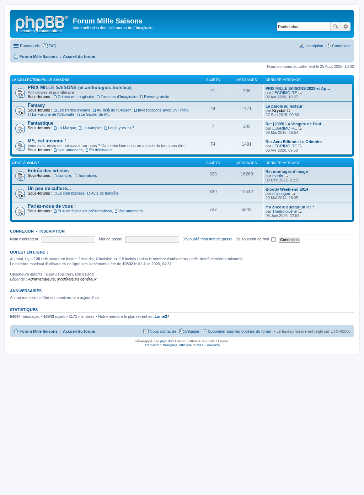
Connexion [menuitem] (341, 46)
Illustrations (87, 175)
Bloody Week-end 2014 (287, 189)
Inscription (52, 231)
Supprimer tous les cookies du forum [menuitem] (239, 331)
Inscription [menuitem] (314, 46)
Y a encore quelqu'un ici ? (290, 207)
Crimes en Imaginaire (76, 96)
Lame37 (162, 316)
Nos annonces (70, 150)
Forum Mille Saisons (39, 331)
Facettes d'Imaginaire (119, 96)
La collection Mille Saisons (41, 80)
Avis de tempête (105, 193)
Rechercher (335, 26)
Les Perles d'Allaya (74, 110)
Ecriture (64, 175)
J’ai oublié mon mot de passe (207, 239)
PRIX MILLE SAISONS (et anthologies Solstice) (80, 87)
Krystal (278, 110)
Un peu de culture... (49, 188)
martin (277, 176)
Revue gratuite (156, 96)
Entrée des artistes (48, 170)
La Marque (67, 128)
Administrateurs (41, 279)
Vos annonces (130, 211)
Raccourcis (30, 46)
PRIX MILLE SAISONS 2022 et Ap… (298, 88)
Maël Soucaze (208, 345)
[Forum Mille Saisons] (42, 23)
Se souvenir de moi (253, 239)
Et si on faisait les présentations (85, 211)
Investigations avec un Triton (163, 110)
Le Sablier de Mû (95, 114)
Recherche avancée (345, 26)
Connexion (22, 231)
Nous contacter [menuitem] (163, 331)
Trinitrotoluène (284, 211)
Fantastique (40, 123)
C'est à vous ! (25, 163)
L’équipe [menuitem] (192, 331)
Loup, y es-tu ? (121, 128)
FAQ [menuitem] (53, 46)
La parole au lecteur (284, 106)
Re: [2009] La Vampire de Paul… (295, 124)
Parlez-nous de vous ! (52, 206)
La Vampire (92, 128)
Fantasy (36, 105)
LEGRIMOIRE (284, 93)
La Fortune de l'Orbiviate (53, 114)
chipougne (281, 193)
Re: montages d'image (287, 171)
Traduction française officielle (168, 345)
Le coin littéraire (71, 193)
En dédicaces (101, 150)
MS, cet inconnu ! (47, 140)
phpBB (165, 341)
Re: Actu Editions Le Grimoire (294, 142)
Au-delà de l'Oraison (114, 110)
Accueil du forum (79, 331)
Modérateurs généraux (77, 279)
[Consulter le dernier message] (300, 93)
